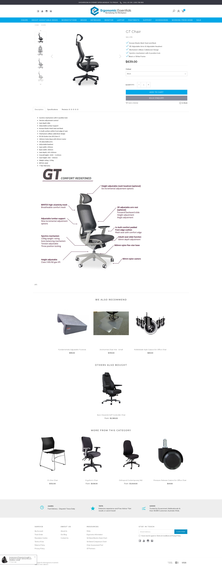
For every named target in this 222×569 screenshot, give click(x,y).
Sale (198, 20)
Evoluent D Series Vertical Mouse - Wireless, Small (20, 559)
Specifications (52, 109)
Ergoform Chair (91, 480)
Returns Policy (40, 545)
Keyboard (96, 20)
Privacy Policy (40, 548)
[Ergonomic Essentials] (111, 11)
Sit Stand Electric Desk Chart (97, 538)
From (111, 418)
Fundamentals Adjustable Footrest (72, 350)
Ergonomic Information (95, 534)
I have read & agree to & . (161, 536)
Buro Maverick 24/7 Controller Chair (111, 415)
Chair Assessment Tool (95, 545)
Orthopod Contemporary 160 (130, 480)
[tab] (39, 109)
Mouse (83, 20)
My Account (39, 531)
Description (39, 109)
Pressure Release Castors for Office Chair (169, 480)
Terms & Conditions (163, 536)
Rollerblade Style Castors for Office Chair (150, 350)
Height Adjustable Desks (45, 20)
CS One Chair (52, 480)
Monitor (109, 20)
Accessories (162, 20)
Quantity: (130, 84)
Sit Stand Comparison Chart (97, 542)
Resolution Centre (41, 538)
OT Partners (91, 548)
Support (147, 20)
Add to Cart (157, 92)
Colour (128, 69)
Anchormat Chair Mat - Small (111, 350)
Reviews (65, 109)
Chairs (24, 20)
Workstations (69, 20)
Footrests (133, 20)
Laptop (120, 20)
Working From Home (182, 20)
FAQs (89, 531)
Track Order (39, 534)
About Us (64, 531)
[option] (86, 59)
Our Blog (64, 534)
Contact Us (64, 538)
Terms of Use (39, 542)
